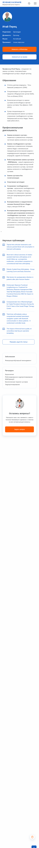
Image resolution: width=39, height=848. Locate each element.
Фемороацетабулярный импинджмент (18, 360)
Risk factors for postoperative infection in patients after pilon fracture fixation (20, 278)
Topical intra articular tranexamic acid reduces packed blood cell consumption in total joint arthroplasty (20, 247)
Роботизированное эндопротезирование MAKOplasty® (19, 378)
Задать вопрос (19, 429)
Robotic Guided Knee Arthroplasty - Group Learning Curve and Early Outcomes (20, 270)
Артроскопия (9, 374)
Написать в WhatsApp (19, 49)
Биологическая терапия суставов (16, 382)
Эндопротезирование (12, 384)
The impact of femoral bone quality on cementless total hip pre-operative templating (19, 331)
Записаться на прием (19, 57)
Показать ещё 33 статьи (18, 342)
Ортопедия (17, 32)
